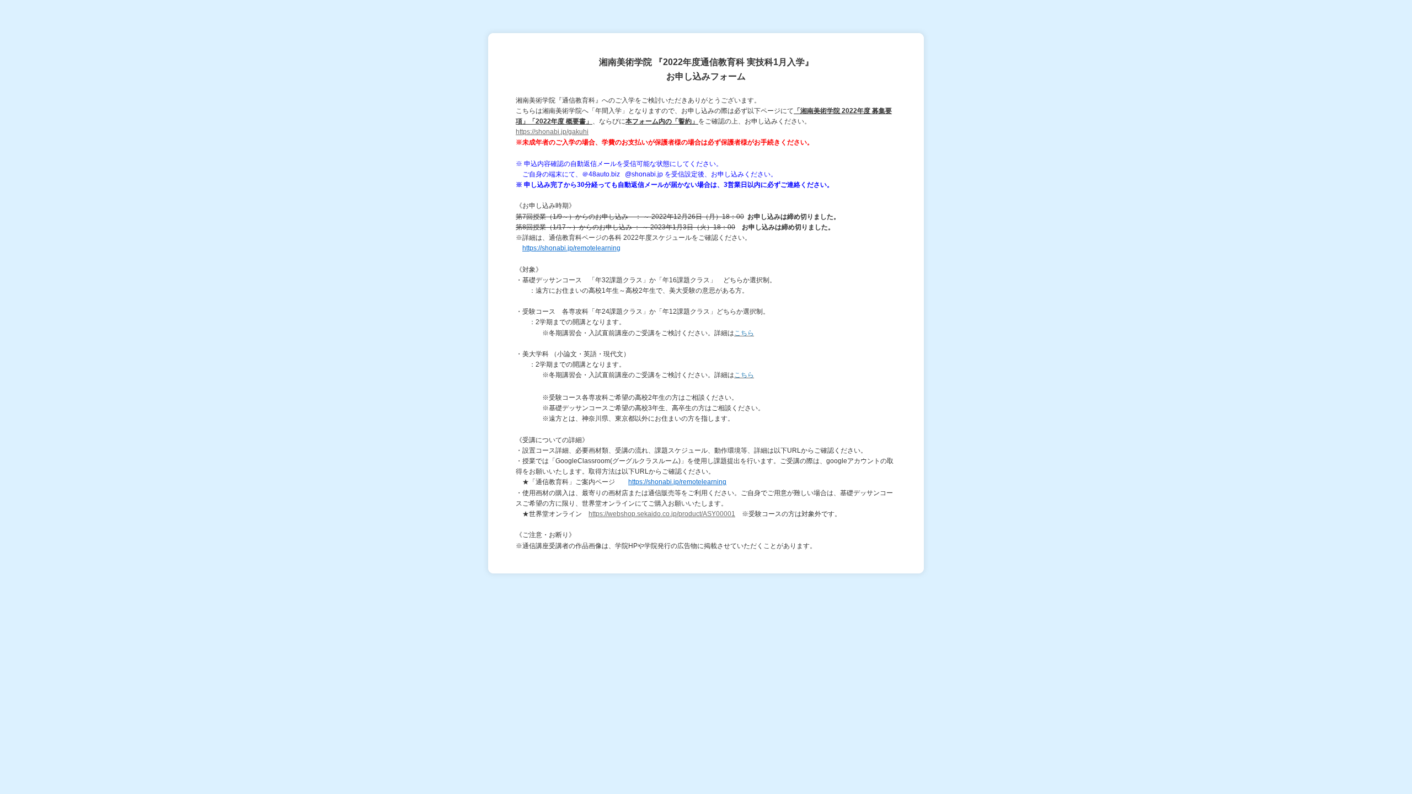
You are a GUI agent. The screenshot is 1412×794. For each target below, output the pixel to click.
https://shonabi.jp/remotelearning (571, 248)
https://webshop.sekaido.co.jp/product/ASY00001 (662, 514)
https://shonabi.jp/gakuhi (552, 132)
